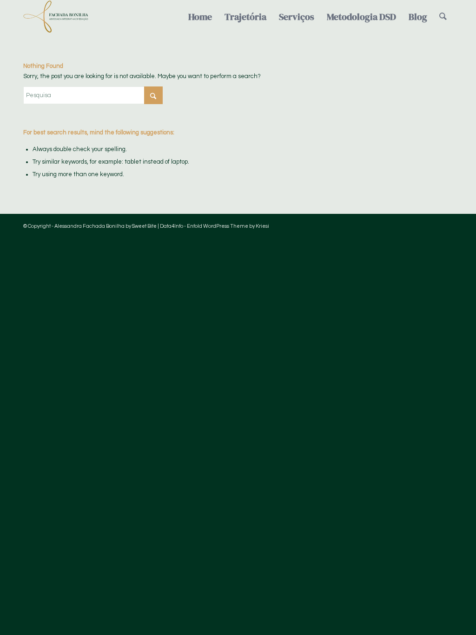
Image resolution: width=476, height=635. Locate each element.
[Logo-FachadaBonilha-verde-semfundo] (55, 16)
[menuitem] (200, 16)
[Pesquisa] (443, 16)
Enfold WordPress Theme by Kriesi (228, 226)
